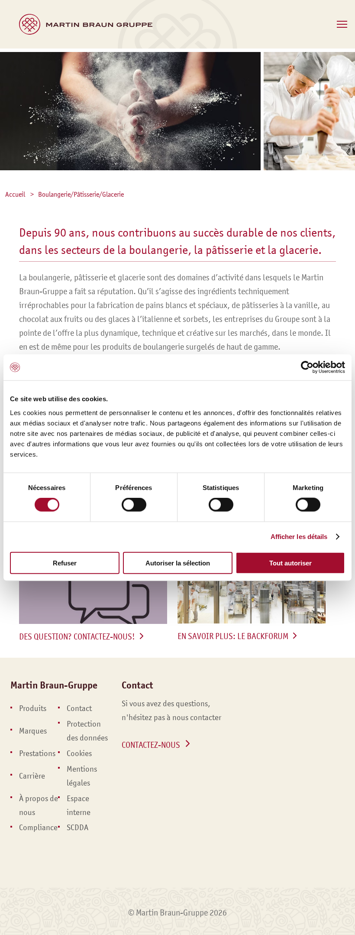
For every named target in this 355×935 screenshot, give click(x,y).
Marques (33, 731)
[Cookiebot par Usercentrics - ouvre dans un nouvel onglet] (307, 367)
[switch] (134, 505)
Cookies (79, 753)
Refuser (65, 562)
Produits (32, 708)
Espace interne (78, 805)
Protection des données (87, 731)
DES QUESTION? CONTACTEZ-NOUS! (77, 636)
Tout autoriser (290, 562)
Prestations (37, 753)
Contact (79, 708)
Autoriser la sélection (177, 562)
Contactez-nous (151, 745)
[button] (342, 24)
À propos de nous (38, 805)
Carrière (32, 776)
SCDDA (77, 827)
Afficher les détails (299, 536)
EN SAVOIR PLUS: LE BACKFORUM (233, 636)
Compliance (38, 827)
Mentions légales (82, 776)
